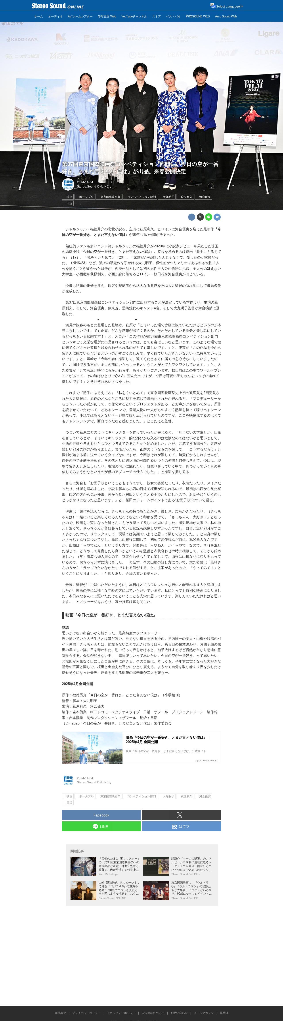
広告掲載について (153, 1013)
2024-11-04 (85, 182)
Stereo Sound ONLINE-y (94, 186)
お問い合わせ (179, 1013)
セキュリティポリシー (121, 1013)
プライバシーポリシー (86, 1013)
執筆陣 (224, 1013)
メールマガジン (204, 1013)
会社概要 (60, 1013)
